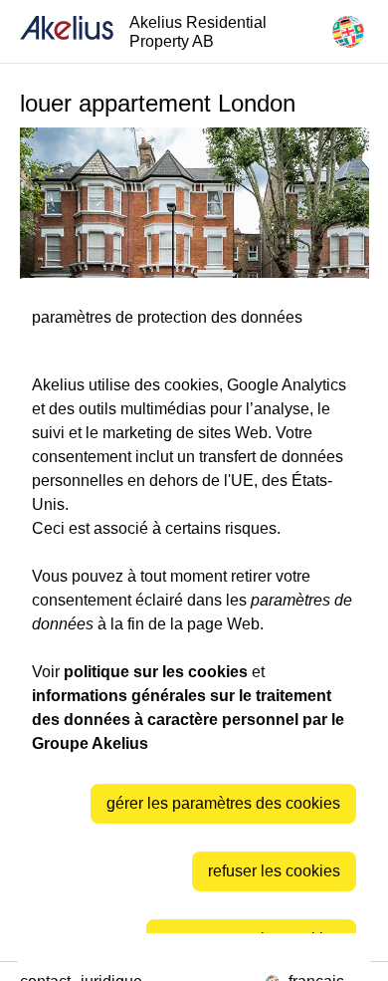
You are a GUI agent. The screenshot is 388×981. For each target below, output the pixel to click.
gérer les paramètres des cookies (223, 803)
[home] (66, 31)
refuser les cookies (274, 870)
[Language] (348, 32)
